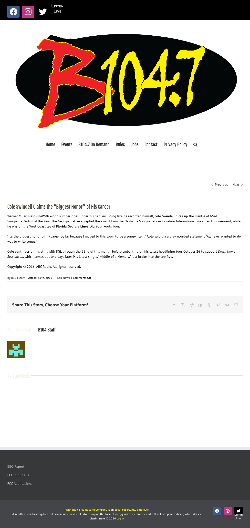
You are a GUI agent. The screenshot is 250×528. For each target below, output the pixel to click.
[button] (195, 144)
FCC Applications (19, 483)
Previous (221, 184)
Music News (62, 278)
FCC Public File (18, 475)
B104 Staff (18, 278)
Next (235, 184)
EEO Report (15, 466)
